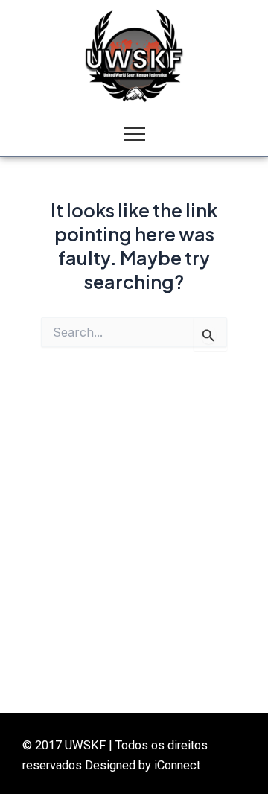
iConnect (177, 765)
